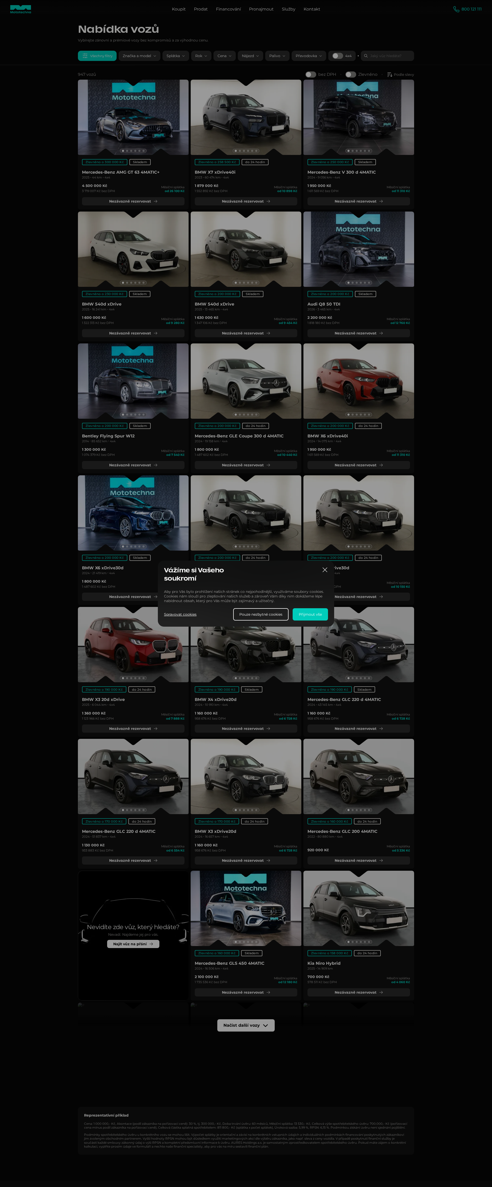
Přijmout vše (310, 614)
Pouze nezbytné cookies (260, 614)
